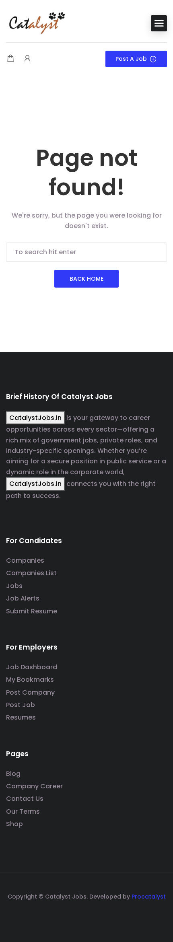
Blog (13, 773)
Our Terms (23, 811)
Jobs (14, 585)
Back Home (86, 279)
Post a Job (131, 59)
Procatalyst (149, 897)
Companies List (31, 573)
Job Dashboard (31, 667)
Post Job (20, 705)
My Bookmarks (30, 679)
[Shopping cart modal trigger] (10, 59)
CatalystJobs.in (35, 417)
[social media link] (87, 916)
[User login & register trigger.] (27, 59)
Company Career (34, 786)
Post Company (30, 692)
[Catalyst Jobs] (36, 22)
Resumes (21, 717)
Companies (25, 560)
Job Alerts (22, 598)
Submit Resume (31, 611)
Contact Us (24, 798)
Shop (14, 824)
